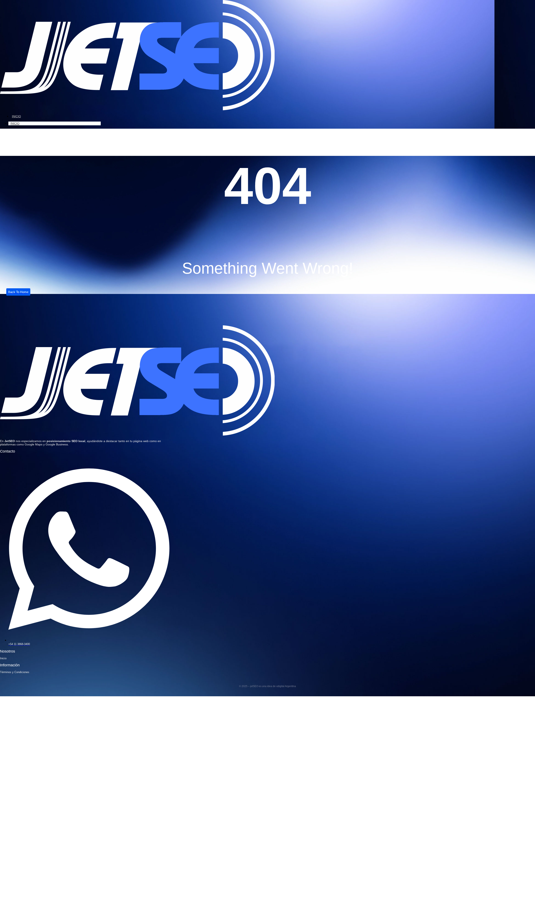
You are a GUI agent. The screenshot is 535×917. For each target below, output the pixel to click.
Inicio (16, 116)
